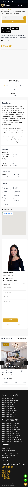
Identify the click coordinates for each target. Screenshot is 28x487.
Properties (8, 9)
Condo (8, 28)
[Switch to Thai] (21, 5)
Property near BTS (10, 395)
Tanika (5, 273)
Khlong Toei (15, 28)
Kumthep (10, 273)
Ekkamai (8, 31)
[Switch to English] (18, 5)
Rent (3, 28)
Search (14, 22)
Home (2, 9)
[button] (25, 5)
